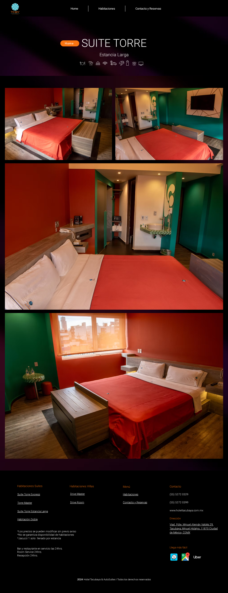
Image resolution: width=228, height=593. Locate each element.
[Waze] (174, 557)
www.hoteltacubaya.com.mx (186, 510)
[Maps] (185, 557)
